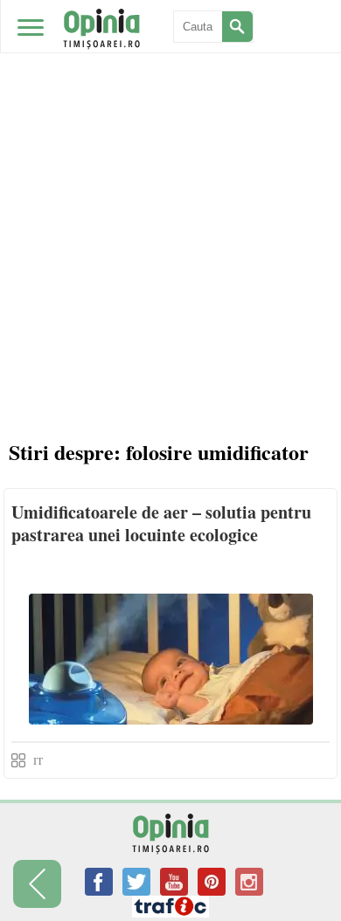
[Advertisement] (170, 249)
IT (38, 760)
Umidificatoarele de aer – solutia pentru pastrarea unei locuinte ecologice (161, 523)
